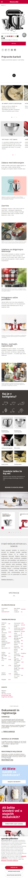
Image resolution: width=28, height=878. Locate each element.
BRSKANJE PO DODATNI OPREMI (14, 487)
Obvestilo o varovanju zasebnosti (9, 860)
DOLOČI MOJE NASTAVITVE (14, 875)
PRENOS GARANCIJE (9, 731)
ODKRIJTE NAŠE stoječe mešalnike (14, 823)
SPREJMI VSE (14, 867)
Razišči (2, 5)
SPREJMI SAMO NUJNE (14, 871)
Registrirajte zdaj (7, 760)
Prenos (5, 746)
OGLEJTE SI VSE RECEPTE (14, 781)
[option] (11, 100)
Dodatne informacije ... (7, 579)
